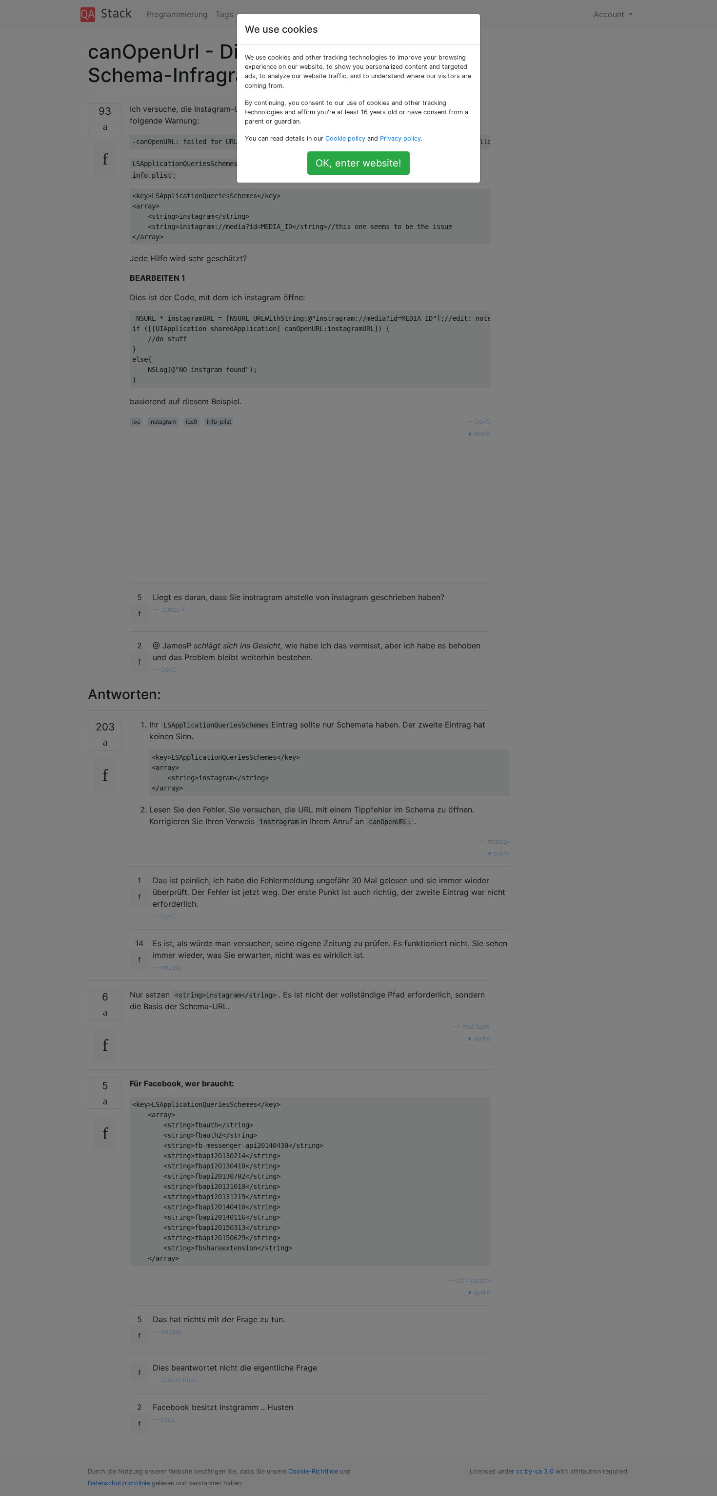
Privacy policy (400, 138)
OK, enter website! (358, 163)
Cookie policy (345, 138)
